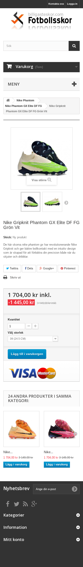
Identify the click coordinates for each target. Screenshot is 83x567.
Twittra (13, 268)
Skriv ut (15, 277)
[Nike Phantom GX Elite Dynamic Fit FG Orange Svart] (21, 429)
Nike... (8, 452)
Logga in (72, 3)
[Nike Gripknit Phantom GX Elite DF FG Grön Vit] (30, 202)
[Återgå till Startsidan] (8, 100)
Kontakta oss (56, 3)
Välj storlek (16, 332)
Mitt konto (13, 539)
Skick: (7, 237)
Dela (29, 268)
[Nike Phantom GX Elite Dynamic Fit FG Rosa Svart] (62, 429)
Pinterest (69, 268)
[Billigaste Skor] (41, 21)
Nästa (66, 202)
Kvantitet (14, 319)
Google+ (48, 268)
